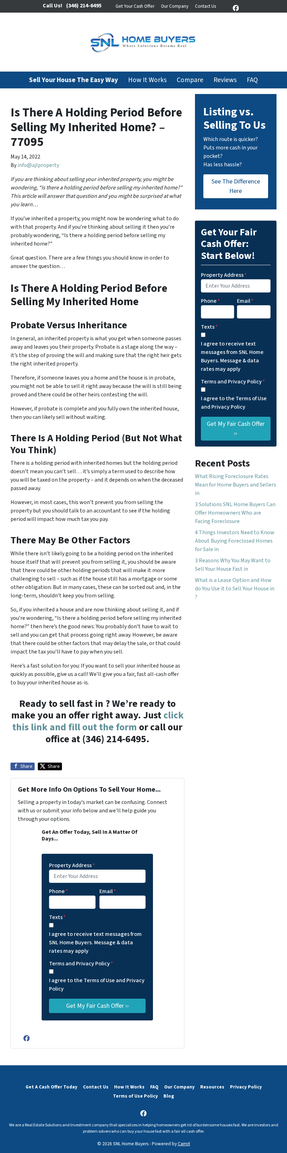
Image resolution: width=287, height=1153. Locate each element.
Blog (168, 1096)
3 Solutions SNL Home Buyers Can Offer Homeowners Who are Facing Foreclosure (235, 513)
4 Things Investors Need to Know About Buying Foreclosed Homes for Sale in (234, 541)
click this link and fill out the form (98, 721)
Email (107, 891)
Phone (58, 891)
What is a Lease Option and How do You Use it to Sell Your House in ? (234, 588)
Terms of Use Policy (135, 1096)
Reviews (225, 80)
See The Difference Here (235, 186)
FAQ (252, 80)
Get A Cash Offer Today (51, 1087)
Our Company (174, 6)
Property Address (72, 865)
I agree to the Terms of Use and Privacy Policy (97, 985)
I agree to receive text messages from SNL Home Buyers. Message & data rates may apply (95, 942)
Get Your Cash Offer (134, 6)
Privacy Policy (246, 1087)
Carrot (184, 1143)
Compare (190, 80)
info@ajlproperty (38, 165)
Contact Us (205, 6)
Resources (212, 1087)
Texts (57, 917)
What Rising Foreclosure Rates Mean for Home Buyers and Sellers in (235, 484)
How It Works (147, 80)
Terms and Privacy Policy (81, 963)
